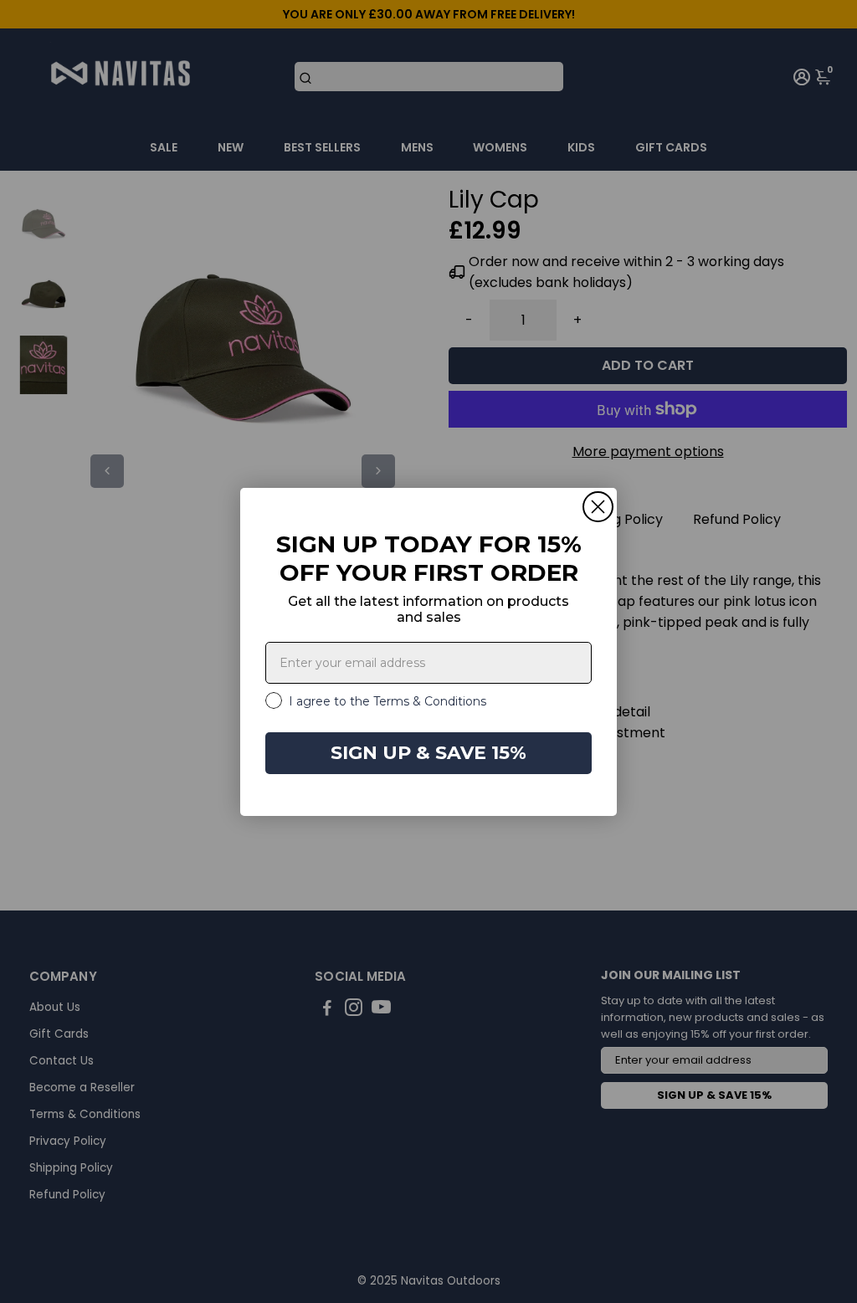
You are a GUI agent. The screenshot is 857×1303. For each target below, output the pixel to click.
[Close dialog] (598, 506)
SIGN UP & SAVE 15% (428, 752)
